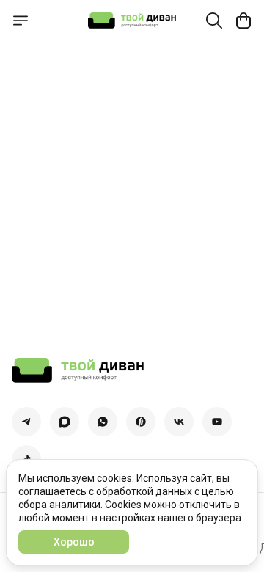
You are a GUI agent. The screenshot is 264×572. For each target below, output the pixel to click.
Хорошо (74, 542)
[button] (26, 421)
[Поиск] (214, 20)
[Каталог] (20, 20)
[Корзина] (243, 20)
